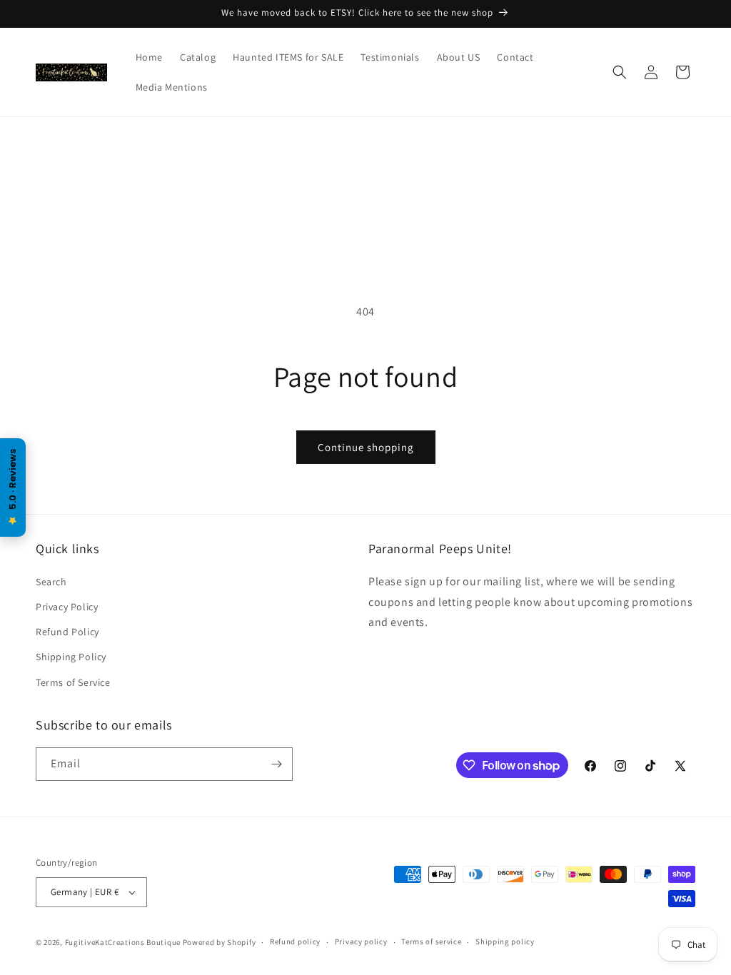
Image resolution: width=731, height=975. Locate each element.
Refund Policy (67, 631)
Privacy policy (361, 941)
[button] (619, 72)
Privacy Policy (67, 606)
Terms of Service (73, 682)
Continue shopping (366, 447)
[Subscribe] (276, 764)
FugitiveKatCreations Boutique (123, 942)
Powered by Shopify (219, 942)
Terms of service (431, 941)
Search (51, 581)
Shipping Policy (71, 656)
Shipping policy (505, 941)
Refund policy (295, 941)
